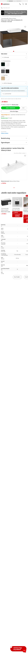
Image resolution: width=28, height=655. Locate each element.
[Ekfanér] (3, 78)
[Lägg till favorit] (25, 27)
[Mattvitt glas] (7, 64)
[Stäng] (11, 647)
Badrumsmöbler (5, 16)
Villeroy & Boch (4, 133)
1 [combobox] (23, 107)
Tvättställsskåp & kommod (15, 16)
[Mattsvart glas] (3, 64)
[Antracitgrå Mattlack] (3, 71)
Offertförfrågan (14, 111)
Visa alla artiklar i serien (19, 153)
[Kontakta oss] (20, 4)
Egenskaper (5, 142)
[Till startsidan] (5, 4)
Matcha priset (15, 104)
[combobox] (14, 57)
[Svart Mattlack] (7, 71)
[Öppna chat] (24, 650)
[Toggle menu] (26, 4)
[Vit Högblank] (7, 78)
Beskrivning (5, 138)
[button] (14, 54)
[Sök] (1, 7)
